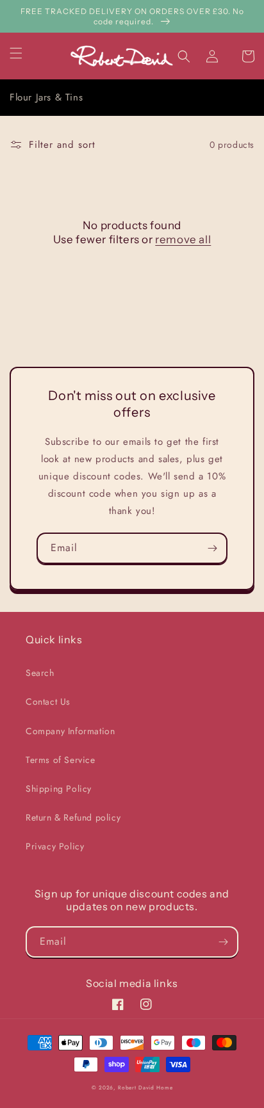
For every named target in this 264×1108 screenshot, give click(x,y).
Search (40, 672)
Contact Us (48, 701)
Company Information (70, 731)
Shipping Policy (59, 788)
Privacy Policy (55, 846)
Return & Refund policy (73, 817)
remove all (183, 239)
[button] (24, 53)
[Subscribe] (212, 548)
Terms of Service (60, 759)
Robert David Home (145, 1087)
